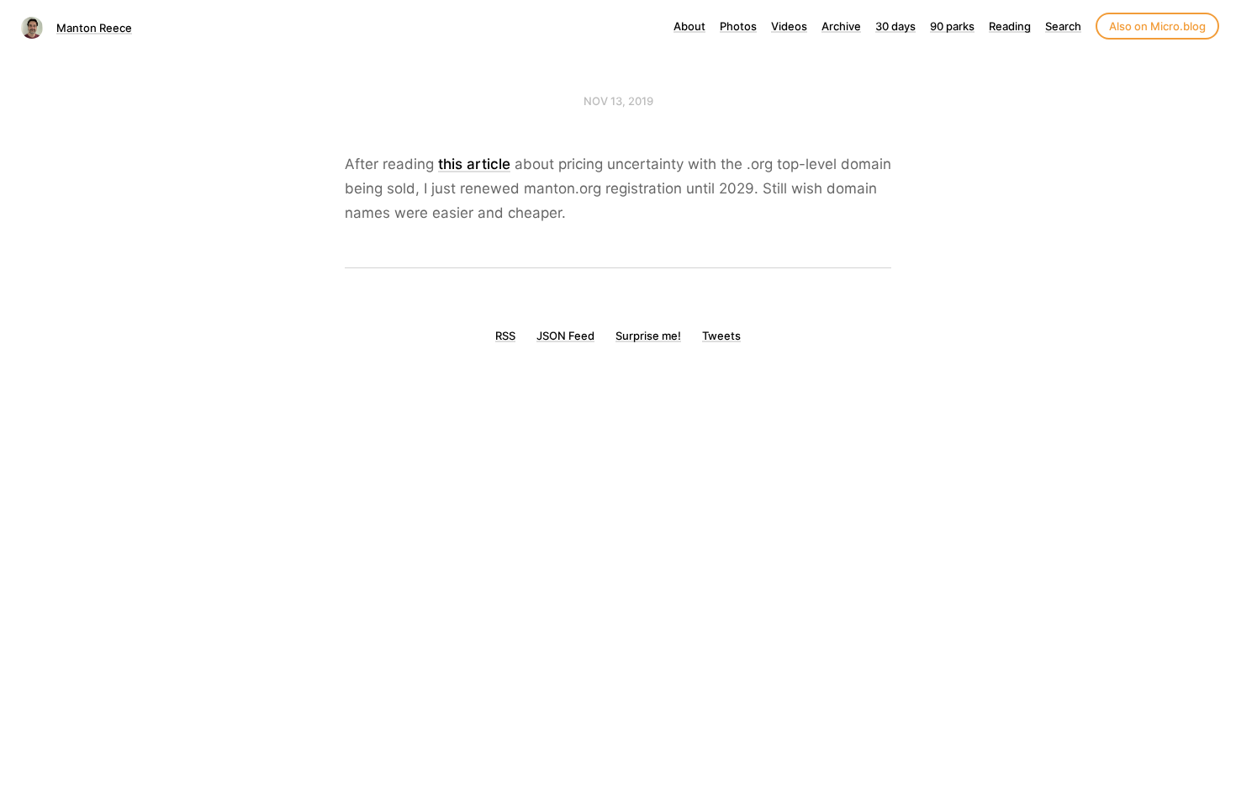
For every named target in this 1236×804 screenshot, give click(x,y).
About (689, 26)
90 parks (952, 26)
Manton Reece (94, 27)
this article (474, 164)
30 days (895, 26)
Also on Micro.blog (1157, 26)
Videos (789, 26)
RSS (505, 335)
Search (1063, 26)
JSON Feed (565, 335)
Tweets (721, 335)
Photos (738, 26)
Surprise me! (648, 335)
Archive (841, 26)
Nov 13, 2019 (618, 101)
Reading (1010, 26)
